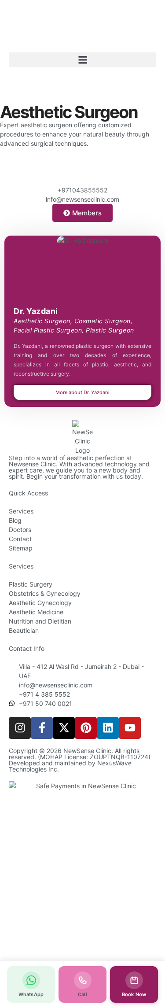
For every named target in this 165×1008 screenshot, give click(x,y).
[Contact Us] (83, 174)
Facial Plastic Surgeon (48, 330)
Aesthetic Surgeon (42, 321)
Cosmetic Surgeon (102, 321)
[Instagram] (20, 728)
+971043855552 (82, 190)
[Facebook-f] (42, 728)
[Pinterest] (86, 728)
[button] (82, 59)
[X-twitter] (64, 728)
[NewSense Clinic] (82, 437)
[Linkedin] (108, 728)
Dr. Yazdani (36, 311)
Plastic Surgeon (110, 330)
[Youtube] (130, 728)
